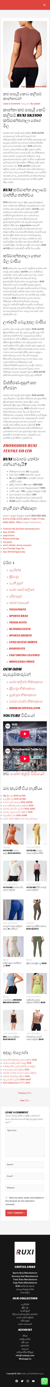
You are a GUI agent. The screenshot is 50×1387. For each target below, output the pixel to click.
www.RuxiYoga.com (24, 708)
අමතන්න (25, 1345)
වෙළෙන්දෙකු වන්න (25, 1289)
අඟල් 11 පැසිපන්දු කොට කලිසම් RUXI (20, 1060)
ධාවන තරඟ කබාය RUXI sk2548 (17, 802)
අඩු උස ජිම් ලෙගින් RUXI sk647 (17, 1079)
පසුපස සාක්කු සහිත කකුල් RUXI (17, 1063)
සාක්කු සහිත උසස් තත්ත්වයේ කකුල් (19, 1066)
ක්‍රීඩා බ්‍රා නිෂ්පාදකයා (22, 688)
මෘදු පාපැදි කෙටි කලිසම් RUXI (16, 1069)
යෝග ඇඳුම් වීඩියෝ (27, 773)
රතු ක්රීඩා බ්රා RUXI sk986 (15, 815)
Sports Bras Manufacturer (25, 1273)
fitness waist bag (11, 538)
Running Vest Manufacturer (25, 1276)
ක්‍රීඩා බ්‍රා (14, 577)
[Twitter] (22, 1381)
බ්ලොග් (25, 103)
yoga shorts (8, 535)
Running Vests (20, 629)
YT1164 (40, 519)
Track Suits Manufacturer (25, 1279)
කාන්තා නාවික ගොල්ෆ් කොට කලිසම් (20, 1073)
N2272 (26, 519)
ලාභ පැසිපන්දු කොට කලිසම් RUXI (18, 805)
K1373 (19, 519)
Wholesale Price (22, 661)
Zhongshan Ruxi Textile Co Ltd (20, 448)
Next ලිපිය (25, 1100)
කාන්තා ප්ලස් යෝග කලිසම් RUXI (17, 812)
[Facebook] (16, 1381)
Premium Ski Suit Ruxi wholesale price (21, 529)
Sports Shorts (20, 635)
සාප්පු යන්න (25, 1339)
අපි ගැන (25, 1342)
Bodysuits (17, 648)
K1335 (13, 519)
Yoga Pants (17, 609)
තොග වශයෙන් (19, 603)
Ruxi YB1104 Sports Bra (14, 552)
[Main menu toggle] (44, 5)
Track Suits (18, 622)
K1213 (6, 519)
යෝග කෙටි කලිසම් (21, 590)
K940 (5, 522)
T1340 (33, 519)
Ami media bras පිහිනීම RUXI (16, 1083)
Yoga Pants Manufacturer (25, 1282)
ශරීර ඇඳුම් (15, 596)
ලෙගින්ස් (15, 570)
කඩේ (38, 522)
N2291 (12, 522)
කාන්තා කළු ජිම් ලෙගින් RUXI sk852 (19, 809)
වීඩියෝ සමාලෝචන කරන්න (25, 1314)
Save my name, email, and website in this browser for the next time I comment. (24, 1201)
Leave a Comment (11, 103)
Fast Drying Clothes (24, 655)
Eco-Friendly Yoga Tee (13, 548)
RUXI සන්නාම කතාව (25, 1286)
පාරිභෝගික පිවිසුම (25, 1352)
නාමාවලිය (25, 1292)
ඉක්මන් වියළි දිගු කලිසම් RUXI (16, 1076)
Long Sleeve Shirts (23, 642)
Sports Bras (18, 616)
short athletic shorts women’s (17, 545)
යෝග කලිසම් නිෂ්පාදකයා (26, 682)
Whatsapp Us (25, 1359)
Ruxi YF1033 (8, 532)
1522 (18, 522)
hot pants (7, 542)
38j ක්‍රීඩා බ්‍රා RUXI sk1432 (14, 795)
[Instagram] (28, 1381)
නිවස (25, 1336)
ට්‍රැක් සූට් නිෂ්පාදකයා (22, 695)
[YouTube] (33, 1381)
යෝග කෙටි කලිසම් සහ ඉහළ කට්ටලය (20, 818)
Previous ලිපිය (25, 1093)
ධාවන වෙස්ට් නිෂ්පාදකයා (26, 701)
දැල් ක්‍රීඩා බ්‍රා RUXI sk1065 (14, 799)
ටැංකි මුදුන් (16, 583)
